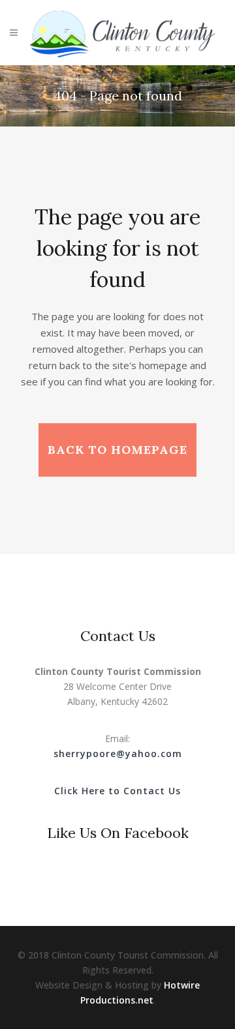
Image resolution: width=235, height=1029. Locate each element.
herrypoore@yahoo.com (120, 753)
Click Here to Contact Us (117, 790)
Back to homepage (117, 449)
